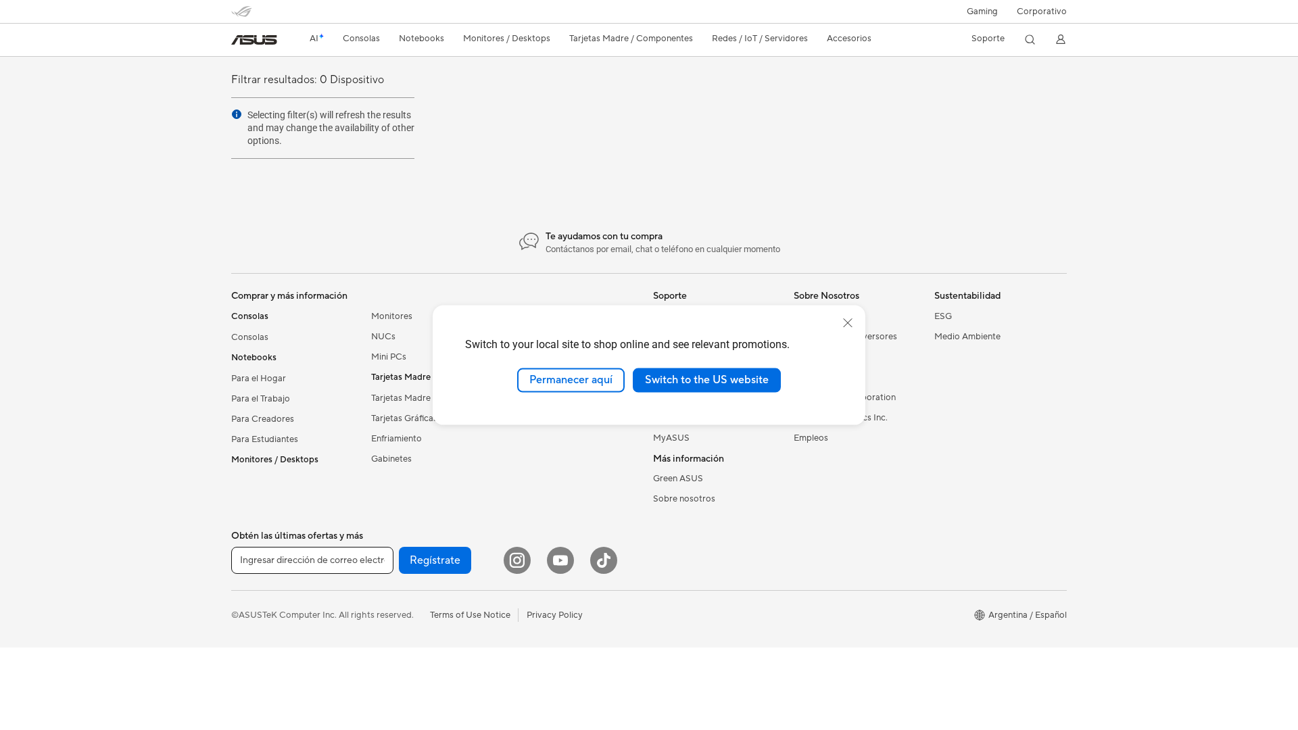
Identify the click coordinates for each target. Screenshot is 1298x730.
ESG (943, 316)
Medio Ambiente (967, 336)
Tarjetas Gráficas (404, 418)
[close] (847, 323)
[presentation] (236, 114)
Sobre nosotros (684, 498)
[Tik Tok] (603, 560)
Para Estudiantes (264, 439)
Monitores (391, 316)
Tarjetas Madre (401, 398)
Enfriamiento (396, 438)
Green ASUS (678, 478)
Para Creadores (262, 419)
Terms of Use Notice (470, 615)
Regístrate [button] (435, 560)
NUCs (383, 336)
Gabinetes (391, 459)
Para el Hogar (258, 378)
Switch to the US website (707, 380)
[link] (254, 40)
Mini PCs (388, 356)
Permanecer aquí (570, 380)
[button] (982, 11)
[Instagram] (517, 560)
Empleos (811, 438)
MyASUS (671, 438)
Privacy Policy (555, 615)
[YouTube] (560, 560)
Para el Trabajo (260, 398)
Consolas (249, 337)
